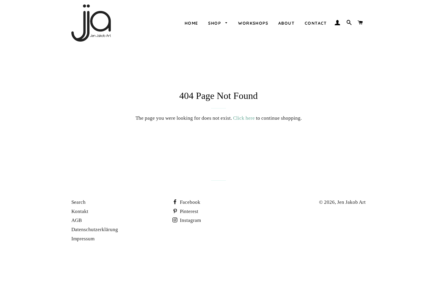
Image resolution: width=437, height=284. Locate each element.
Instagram (190, 220)
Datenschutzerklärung (94, 229)
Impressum (83, 239)
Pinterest (188, 211)
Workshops (253, 23)
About (286, 23)
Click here (244, 118)
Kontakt (79, 211)
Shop (215, 23)
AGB (76, 220)
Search (78, 202)
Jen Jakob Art (351, 202)
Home (191, 23)
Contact (316, 23)
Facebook (189, 202)
